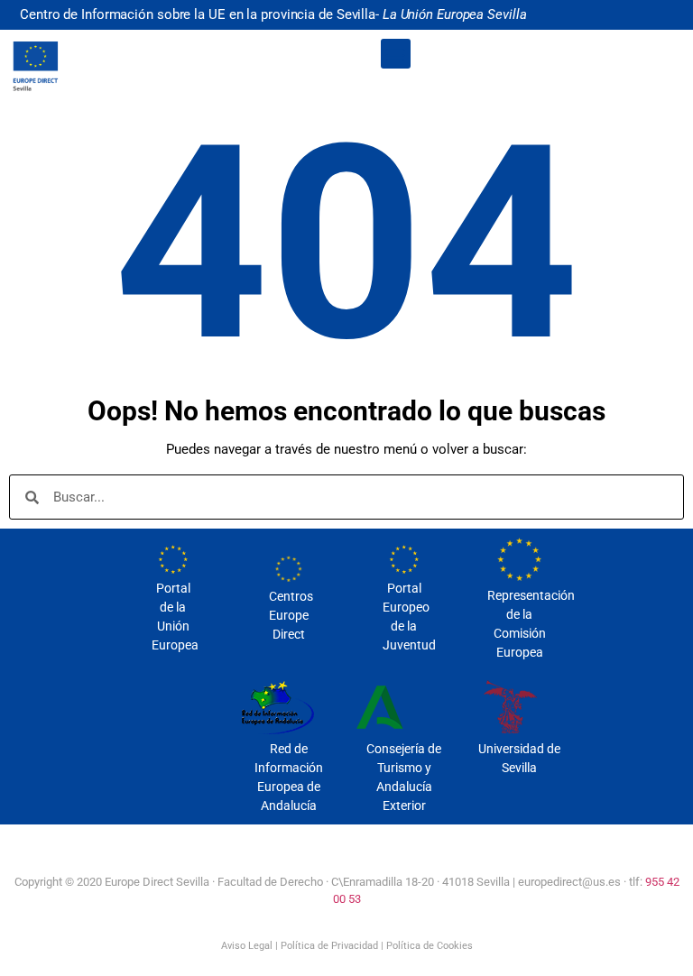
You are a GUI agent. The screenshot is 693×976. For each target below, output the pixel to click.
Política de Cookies (429, 946)
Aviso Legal (247, 946)
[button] (396, 54)
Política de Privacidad (329, 946)
